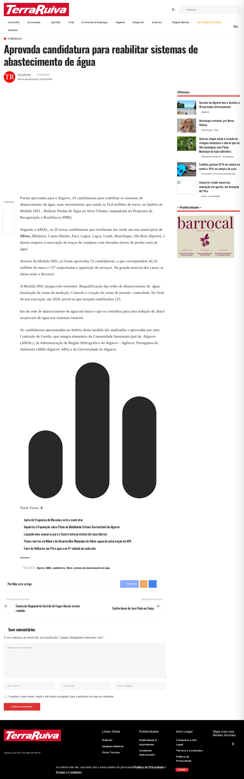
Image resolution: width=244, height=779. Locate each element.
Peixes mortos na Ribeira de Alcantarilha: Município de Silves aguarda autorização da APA (77, 541)
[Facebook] (158, 9)
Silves (69, 568)
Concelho (15, 38)
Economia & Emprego (224, 173)
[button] (182, 770)
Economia (206, 173)
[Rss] (173, 9)
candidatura (58, 568)
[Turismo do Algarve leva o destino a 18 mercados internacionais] (186, 107)
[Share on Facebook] (8, 210)
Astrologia (206, 130)
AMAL (48, 568)
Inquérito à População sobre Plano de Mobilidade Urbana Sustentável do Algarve (72, 526)
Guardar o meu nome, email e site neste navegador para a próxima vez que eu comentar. (61, 696)
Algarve (41, 568)
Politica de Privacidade (149, 767)
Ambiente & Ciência (211, 156)
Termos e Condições (69, 772)
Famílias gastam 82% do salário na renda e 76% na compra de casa (219, 166)
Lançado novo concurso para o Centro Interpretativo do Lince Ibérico (65, 534)
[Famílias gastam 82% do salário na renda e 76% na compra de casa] (186, 169)
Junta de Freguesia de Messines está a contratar (53, 519)
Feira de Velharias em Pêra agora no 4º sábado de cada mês (60, 548)
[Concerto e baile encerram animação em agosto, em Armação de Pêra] (186, 187)
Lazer (204, 196)
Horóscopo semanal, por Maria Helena (216, 122)
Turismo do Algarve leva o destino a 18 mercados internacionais (219, 104)
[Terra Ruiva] (36, 9)
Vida (216, 130)
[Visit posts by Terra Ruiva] (9, 77)
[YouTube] (168, 9)
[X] (163, 9)
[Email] (8, 219)
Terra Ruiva (24, 74)
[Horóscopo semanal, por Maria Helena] (186, 125)
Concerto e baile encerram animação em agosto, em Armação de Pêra (219, 186)
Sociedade (228, 156)
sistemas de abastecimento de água (91, 568)
